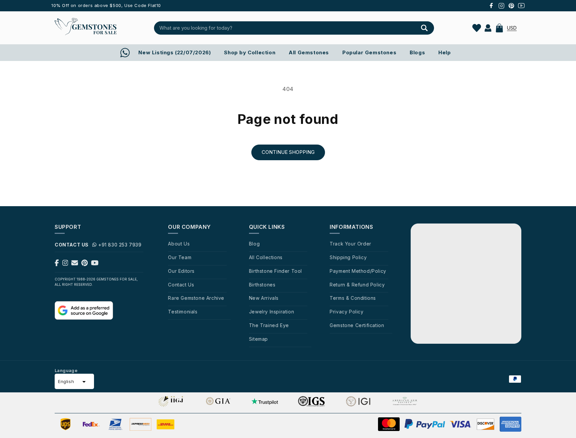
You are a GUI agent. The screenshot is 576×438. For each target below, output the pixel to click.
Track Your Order (350, 243)
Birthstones (262, 284)
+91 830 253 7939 (120, 244)
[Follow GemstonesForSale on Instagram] (65, 264)
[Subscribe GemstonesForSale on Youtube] (95, 264)
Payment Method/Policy (358, 271)
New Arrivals (264, 298)
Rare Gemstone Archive (196, 298)
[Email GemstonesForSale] (74, 264)
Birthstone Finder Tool (275, 271)
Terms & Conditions (353, 298)
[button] (499, 28)
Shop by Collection (249, 52)
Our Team (179, 257)
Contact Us (181, 284)
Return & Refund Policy (357, 284)
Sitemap (258, 339)
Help (444, 52)
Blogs (417, 52)
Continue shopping (288, 152)
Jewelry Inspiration (271, 311)
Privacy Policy (346, 311)
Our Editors (181, 271)
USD (512, 28)
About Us (179, 243)
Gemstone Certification (357, 325)
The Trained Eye (269, 325)
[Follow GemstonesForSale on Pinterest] (84, 264)
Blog (254, 243)
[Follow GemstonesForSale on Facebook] (57, 264)
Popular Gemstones (369, 52)
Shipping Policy (348, 257)
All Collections (266, 257)
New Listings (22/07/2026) (174, 52)
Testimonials (182, 311)
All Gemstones (309, 52)
